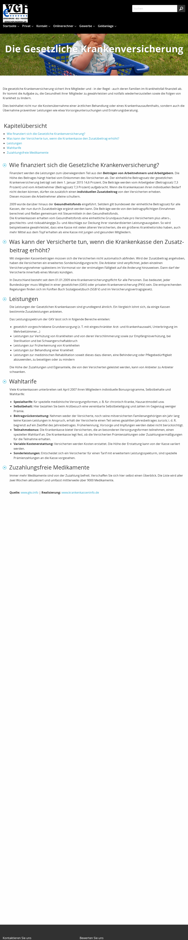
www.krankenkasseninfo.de (80, 492)
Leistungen (14, 143)
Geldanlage (105, 26)
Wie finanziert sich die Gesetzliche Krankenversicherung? (46, 134)
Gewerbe (85, 26)
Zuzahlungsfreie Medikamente (27, 153)
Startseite (9, 26)
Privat (26, 26)
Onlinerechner (63, 26)
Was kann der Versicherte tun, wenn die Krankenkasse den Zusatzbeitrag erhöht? (63, 138)
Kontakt (41, 26)
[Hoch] (6, 165)
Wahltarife (14, 148)
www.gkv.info (29, 492)
